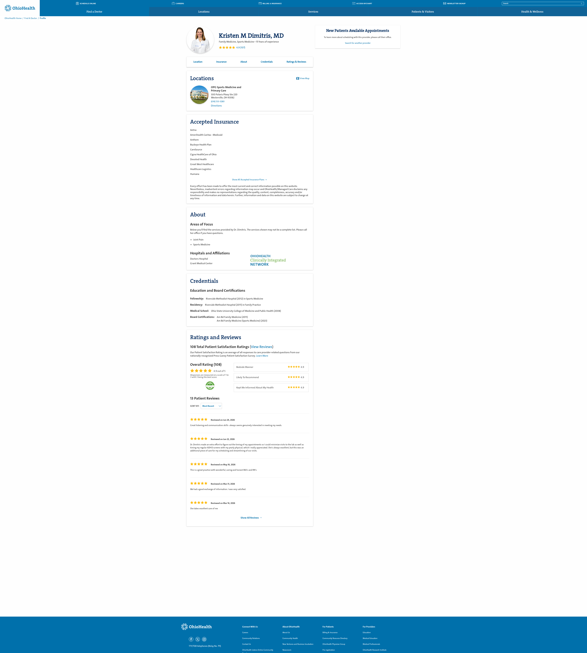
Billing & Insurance (330, 632)
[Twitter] (197, 639)
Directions (216, 105)
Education (367, 632)
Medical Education (370, 638)
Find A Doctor (30, 18)
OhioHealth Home (13, 18)
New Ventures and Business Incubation (297, 644)
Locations (204, 11)
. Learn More (261, 355)
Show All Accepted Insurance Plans (248, 179)
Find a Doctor (94, 11)
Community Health (290, 638)
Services (313, 11)
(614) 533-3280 (217, 101)
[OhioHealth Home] (209, 627)
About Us (286, 632)
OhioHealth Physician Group (334, 644)
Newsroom (286, 650)
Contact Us (246, 644)
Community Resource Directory (335, 638)
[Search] (581, 3)
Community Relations (251, 638)
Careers (245, 632)
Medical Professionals (371, 644)
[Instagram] (204, 639)
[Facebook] (191, 639)
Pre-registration (329, 650)
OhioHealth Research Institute (374, 650)
